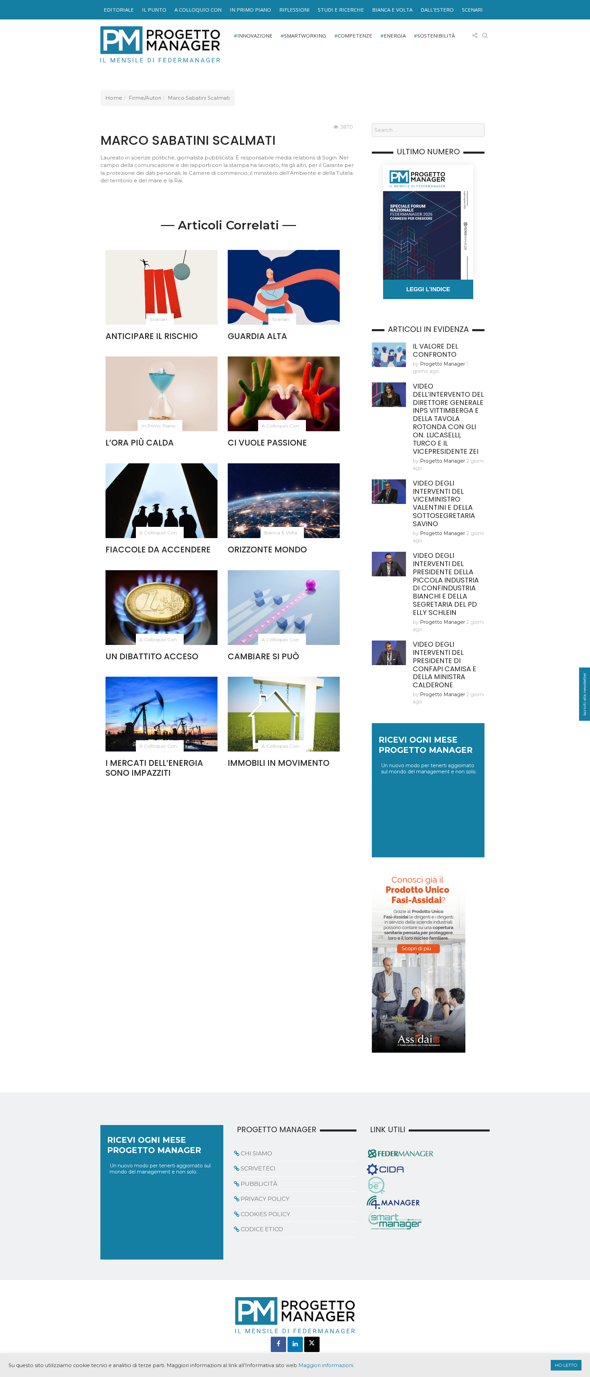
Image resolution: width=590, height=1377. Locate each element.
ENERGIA (395, 35)
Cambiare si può (263, 656)
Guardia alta (257, 336)
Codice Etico (262, 1229)
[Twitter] (312, 1344)
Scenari (472, 9)
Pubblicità (259, 1183)
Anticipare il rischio (152, 336)
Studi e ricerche (341, 9)
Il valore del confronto (435, 350)
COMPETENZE (355, 35)
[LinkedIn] (295, 1344)
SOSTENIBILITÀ (436, 35)
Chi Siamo (256, 1153)
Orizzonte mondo (267, 549)
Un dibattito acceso (152, 656)
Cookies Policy (265, 1214)
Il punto (154, 9)
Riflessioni (294, 9)
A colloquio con (198, 9)
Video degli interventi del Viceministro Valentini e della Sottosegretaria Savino (444, 503)
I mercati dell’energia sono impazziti (154, 767)
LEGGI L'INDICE (428, 289)
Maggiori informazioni (325, 1365)
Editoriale (119, 9)
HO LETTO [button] (566, 1365)
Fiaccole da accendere (158, 549)
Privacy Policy (265, 1198)
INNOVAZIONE (254, 35)
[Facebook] (278, 1344)
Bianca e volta (392, 9)
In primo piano (250, 9)
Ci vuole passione (267, 442)
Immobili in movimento (278, 763)
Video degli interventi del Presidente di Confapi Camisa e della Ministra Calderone (444, 665)
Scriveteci (258, 1168)
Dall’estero (437, 9)
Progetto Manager (442, 364)
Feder (84, 16)
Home (114, 98)
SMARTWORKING (305, 35)
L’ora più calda (140, 442)
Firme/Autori (145, 98)
